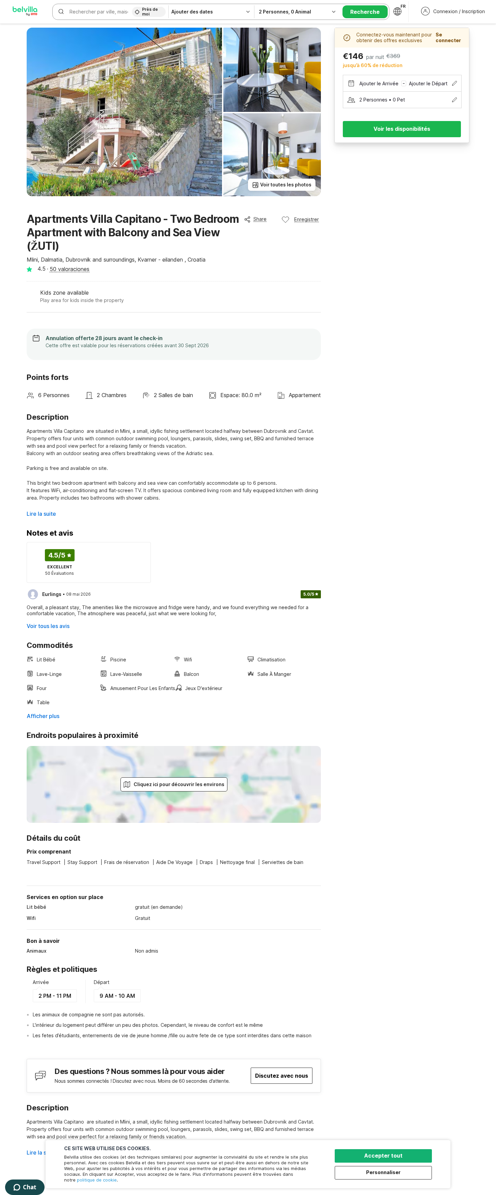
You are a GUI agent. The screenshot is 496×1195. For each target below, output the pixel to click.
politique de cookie (97, 1180)
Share (260, 219)
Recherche (365, 11)
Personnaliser (383, 1172)
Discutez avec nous (281, 1075)
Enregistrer (306, 219)
